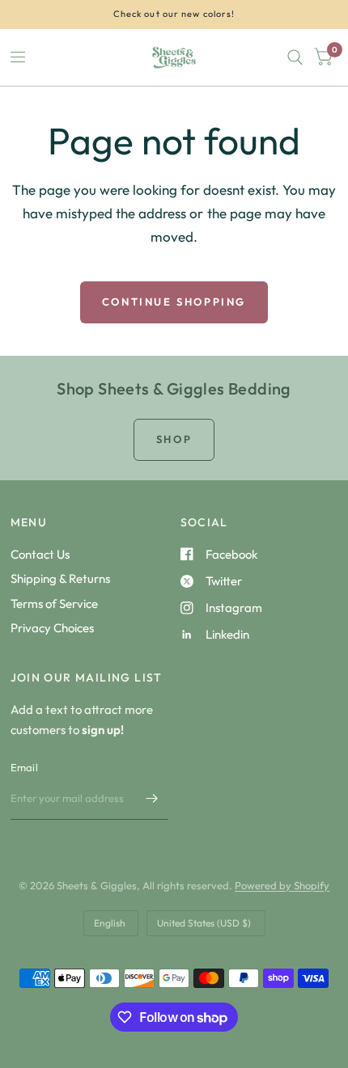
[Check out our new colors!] (174, 14)
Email (24, 767)
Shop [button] (174, 439)
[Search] (295, 57)
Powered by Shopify (282, 885)
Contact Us (40, 554)
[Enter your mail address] (152, 799)
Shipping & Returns (60, 578)
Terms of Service (54, 603)
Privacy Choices (52, 627)
